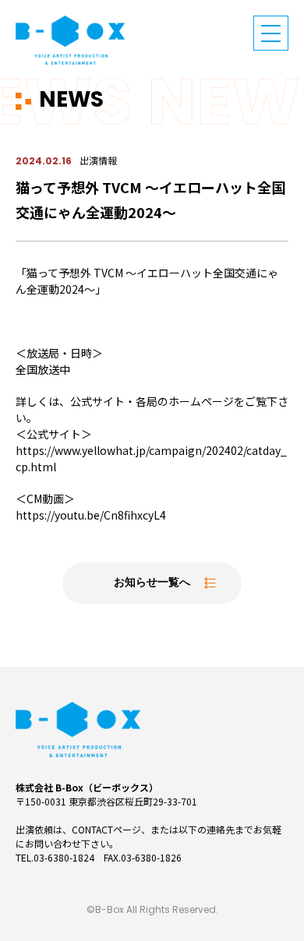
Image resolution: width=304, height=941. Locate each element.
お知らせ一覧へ (152, 583)
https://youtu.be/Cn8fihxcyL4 (91, 515)
